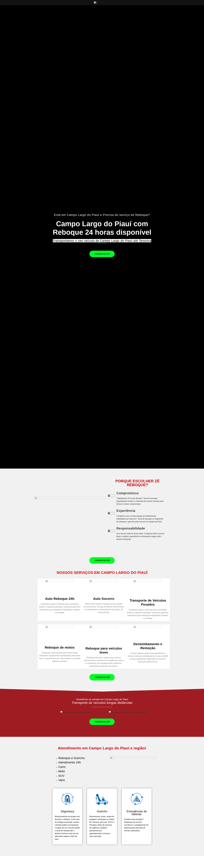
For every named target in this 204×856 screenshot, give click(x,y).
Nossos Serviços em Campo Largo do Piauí (102, 572)
